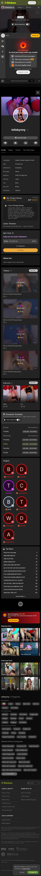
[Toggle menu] (2, 2)
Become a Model (26, 792)
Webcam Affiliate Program (28, 799)
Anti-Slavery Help (7, 810)
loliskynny (5, 697)
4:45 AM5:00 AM (29, 431)
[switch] (18, 420)
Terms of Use (6, 796)
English (32, 783)
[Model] (38, 93)
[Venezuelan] (4, 703)
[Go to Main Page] (12, 3)
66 (6, 406)
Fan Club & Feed (28, 150)
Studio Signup (25, 796)
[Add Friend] (25, 142)
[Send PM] (36, 142)
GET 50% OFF (13, 620)
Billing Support (6, 823)
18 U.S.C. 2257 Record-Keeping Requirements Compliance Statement (18, 861)
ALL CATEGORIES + (9, 774)
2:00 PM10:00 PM (29, 440)
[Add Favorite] (3, 36)
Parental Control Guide (8, 806)
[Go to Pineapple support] (3, 854)
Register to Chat (23, 72)
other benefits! (26, 69)
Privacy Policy (6, 792)
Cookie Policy (26, 868)
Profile (3, 150)
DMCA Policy (5, 799)
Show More (20, 596)
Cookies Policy (6, 803)
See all (32, 270)
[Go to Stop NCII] (13, 854)
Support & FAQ (6, 820)
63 (24, 406)
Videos (20, 7)
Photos (29, 7)
